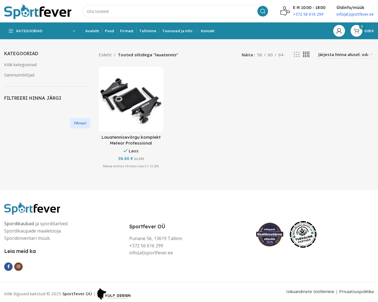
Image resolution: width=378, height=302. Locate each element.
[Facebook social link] (8, 266)
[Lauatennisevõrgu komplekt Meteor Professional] (131, 99)
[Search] (262, 11)
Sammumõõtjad (19, 75)
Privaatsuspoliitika (356, 291)
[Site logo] (37, 10)
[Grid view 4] (306, 54)
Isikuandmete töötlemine (310, 291)
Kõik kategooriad (20, 64)
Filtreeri (80, 123)
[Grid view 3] (296, 54)
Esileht (105, 54)
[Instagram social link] (18, 266)
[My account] (339, 30)
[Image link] (32, 207)
